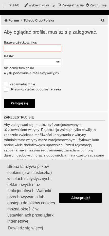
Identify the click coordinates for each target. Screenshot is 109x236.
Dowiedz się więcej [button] (25, 228)
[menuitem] (13, 5)
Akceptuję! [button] (80, 198)
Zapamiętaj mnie (22, 84)
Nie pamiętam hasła (19, 68)
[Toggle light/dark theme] (53, 5)
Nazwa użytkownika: (20, 42)
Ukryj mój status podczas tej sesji (35, 89)
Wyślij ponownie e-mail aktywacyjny (31, 73)
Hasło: (9, 56)
